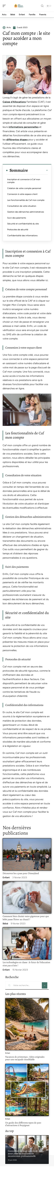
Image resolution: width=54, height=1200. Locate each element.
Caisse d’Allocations (14, 101)
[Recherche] (42, 6)
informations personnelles (24, 126)
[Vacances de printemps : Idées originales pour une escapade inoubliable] (27, 1024)
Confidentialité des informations (22, 235)
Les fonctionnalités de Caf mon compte (25, 200)
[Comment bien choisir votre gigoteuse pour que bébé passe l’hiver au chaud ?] (27, 897)
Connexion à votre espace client (22, 194)
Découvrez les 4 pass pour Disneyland (21, 873)
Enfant (6, 877)
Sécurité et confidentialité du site (23, 223)
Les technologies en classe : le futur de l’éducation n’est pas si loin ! (26, 964)
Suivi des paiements (16, 218)
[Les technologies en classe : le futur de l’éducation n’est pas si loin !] (27, 943)
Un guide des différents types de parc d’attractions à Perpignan (23, 1124)
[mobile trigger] (5, 6)
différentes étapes (17, 139)
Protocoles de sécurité (17, 229)
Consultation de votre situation (21, 206)
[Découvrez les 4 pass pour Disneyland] (27, 854)
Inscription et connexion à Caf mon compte (23, 181)
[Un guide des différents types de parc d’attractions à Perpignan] (27, 1090)
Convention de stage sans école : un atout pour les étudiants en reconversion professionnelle (25, 1153)
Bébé (5, 923)
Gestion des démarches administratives (25, 212)
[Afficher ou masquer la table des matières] (38, 170)
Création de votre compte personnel (24, 188)
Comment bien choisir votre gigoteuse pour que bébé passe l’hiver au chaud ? (26, 918)
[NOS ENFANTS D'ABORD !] (19, 6)
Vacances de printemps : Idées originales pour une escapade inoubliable (24, 1058)
